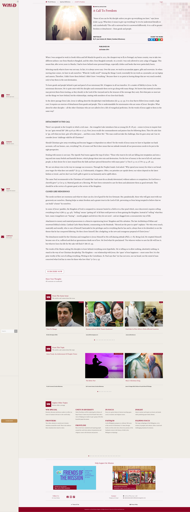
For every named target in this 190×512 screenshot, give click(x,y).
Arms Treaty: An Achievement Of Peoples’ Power (61, 354)
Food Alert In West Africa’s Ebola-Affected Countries (142, 329)
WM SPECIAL (51, 410)
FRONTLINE (81, 425)
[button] (149, 39)
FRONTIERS (51, 421)
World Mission (52, 2)
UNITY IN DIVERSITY (85, 410)
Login (161, 2)
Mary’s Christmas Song (133, 381)
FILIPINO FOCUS (142, 421)
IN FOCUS (109, 410)
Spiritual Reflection (65, 2)
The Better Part (90, 381)
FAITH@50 (109, 421)
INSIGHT (139, 410)
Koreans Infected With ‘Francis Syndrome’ (99, 329)
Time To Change (51, 329)
